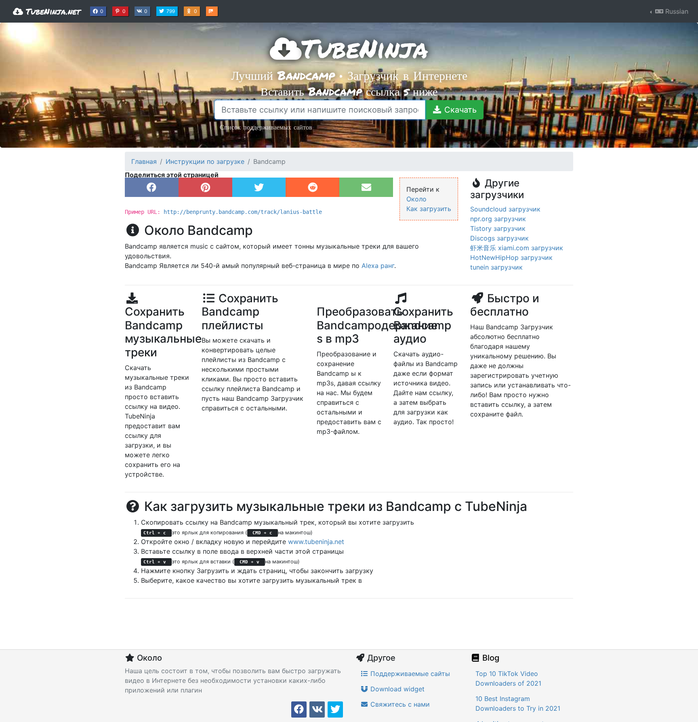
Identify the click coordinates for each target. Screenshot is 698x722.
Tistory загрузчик (498, 228)
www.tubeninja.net (316, 542)
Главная (144, 161)
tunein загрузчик (496, 267)
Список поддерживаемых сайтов (266, 127)
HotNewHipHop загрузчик (511, 257)
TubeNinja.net (51, 11)
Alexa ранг (378, 266)
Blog (489, 658)
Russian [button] (675, 11)
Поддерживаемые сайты (409, 674)
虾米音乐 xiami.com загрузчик (516, 248)
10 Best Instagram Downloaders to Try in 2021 (517, 703)
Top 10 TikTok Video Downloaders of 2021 (508, 678)
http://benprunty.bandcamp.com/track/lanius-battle (243, 212)
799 (171, 11)
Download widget (396, 689)
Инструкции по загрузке (205, 161)
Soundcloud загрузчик (505, 209)
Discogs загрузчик (499, 238)
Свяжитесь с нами (399, 704)
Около (416, 199)
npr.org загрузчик (498, 219)
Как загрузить (428, 209)
